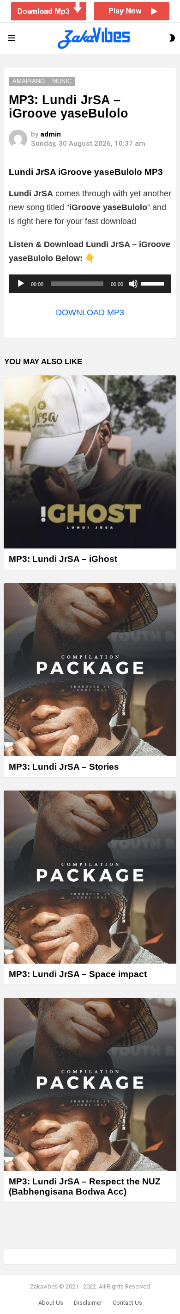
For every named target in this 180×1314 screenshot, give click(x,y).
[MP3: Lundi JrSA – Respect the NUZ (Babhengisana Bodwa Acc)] (90, 1084)
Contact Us (127, 1302)
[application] (90, 283)
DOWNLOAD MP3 (90, 312)
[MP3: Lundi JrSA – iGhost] (90, 461)
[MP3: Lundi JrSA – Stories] (90, 669)
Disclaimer (88, 1302)
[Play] (20, 283)
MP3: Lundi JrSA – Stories (64, 767)
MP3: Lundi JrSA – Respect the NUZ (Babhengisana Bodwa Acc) (85, 1186)
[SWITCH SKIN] (172, 38)
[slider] (154, 282)
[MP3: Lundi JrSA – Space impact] (90, 877)
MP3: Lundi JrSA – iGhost (63, 559)
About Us (50, 1302)
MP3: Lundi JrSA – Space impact (78, 974)
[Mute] (133, 283)
